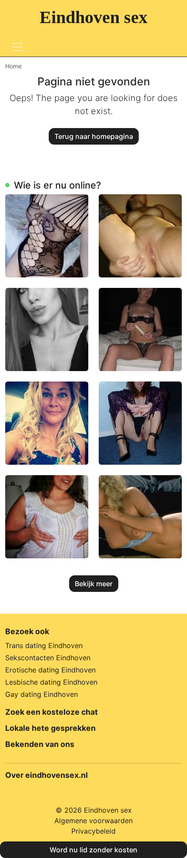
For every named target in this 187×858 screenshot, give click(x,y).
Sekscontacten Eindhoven (47, 657)
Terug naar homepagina (93, 136)
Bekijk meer (94, 583)
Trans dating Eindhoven (44, 645)
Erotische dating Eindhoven (50, 669)
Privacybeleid (93, 831)
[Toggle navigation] (17, 47)
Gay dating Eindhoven (41, 694)
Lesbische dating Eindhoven (51, 682)
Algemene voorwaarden (93, 820)
